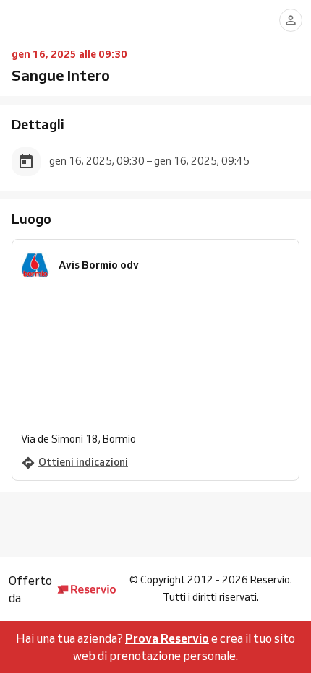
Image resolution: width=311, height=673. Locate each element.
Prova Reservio (167, 638)
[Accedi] (290, 20)
